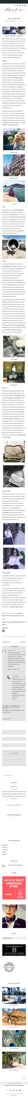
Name (4, 733)
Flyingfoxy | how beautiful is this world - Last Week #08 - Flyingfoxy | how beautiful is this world (11, 707)
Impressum (14, 1095)
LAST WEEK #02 (14, 1048)
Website (4, 745)
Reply (24, 651)
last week (12, 21)
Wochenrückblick (21, 636)
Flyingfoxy (15, 675)
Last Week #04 (14, 1005)
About (7, 21)
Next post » (23, 642)
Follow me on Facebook (14, 805)
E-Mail (4, 739)
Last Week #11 (14, 1027)
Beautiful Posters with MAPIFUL (15, 865)
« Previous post (6, 642)
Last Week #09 (14, 1070)
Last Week (12, 636)
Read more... (14, 798)
